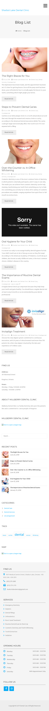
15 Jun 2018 (6, 245)
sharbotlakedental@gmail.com (17, 589)
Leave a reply (15, 284)
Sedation (8, 635)
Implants (8, 609)
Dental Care (34, 80)
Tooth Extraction (11, 631)
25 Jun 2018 (6, 80)
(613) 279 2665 (11, 581)
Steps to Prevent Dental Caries (19, 107)
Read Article (9, 99)
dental (19, 535)
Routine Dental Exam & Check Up (16, 624)
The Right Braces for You (16, 76)
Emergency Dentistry (12, 605)
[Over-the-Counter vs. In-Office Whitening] (5, 472)
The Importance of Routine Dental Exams (21, 276)
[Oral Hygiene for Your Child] (5, 481)
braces (4, 535)
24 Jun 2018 (6, 111)
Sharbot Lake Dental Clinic (15, 10)
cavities (10, 535)
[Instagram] (11, 688)
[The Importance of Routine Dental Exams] (5, 489)
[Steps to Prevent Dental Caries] (5, 463)
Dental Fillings (10, 613)
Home (19, 31)
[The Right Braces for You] (5, 454)
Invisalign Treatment (13, 331)
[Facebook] (6, 688)
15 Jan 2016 (6, 281)
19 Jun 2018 (6, 174)
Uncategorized (11, 82)
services (28, 535)
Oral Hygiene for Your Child (17, 241)
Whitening (35, 535)
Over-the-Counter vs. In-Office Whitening (18, 169)
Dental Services (9, 512)
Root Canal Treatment (13, 620)
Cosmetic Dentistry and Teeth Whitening (19, 628)
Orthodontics (10, 616)
